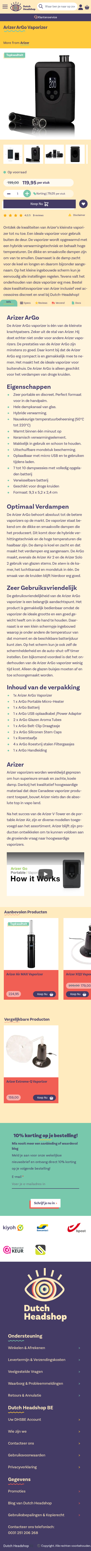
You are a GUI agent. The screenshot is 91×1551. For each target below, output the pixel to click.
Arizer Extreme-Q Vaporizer (26, 1081)
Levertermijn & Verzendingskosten (44, 1359)
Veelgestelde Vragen (44, 1371)
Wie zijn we (44, 1431)
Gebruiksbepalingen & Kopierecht (44, 1515)
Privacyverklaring (44, 1467)
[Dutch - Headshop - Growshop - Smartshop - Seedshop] (22, 6)
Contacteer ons (44, 1443)
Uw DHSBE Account (44, 1419)
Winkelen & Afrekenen (44, 1347)
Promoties (44, 1491)
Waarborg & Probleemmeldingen (44, 1383)
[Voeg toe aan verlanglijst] (83, 204)
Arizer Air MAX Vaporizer (24, 974)
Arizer (24, 43)
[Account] (80, 7)
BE (18, 1546)
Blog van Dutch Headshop (44, 1503)
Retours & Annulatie (44, 1395)
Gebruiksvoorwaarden (44, 1455)
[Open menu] (5, 6)
